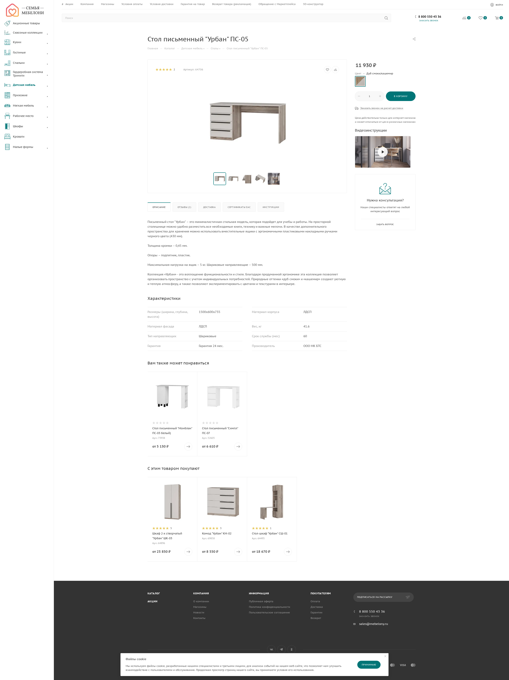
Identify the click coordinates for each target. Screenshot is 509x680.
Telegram (281, 649)
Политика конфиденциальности (269, 607)
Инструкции (271, 207)
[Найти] (386, 18)
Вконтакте (271, 649)
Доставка (209, 207)
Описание (159, 207)
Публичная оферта (261, 601)
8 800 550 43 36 (429, 16)
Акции (152, 601)
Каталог (154, 593)
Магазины (199, 607)
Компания (201, 593)
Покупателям (321, 593)
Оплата (315, 601)
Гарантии (316, 612)
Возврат (316, 618)
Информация (259, 593)
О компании (201, 601)
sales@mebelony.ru (373, 624)
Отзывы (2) (184, 207)
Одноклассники (291, 649)
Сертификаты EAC (239, 207)
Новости (198, 612)
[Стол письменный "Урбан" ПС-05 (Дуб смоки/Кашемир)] (247, 123)
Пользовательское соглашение (269, 612)
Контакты (199, 618)
